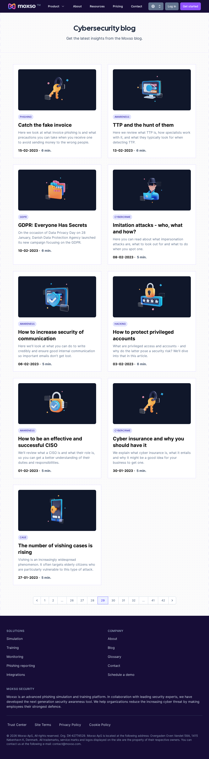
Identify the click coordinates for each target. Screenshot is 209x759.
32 (134, 600)
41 (153, 600)
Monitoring (15, 657)
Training (13, 648)
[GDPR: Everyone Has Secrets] (57, 191)
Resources (97, 6)
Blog (111, 648)
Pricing (118, 6)
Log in (172, 6)
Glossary (114, 657)
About (77, 6)
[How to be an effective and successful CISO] (57, 404)
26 (72, 600)
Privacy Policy (70, 725)
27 (82, 600)
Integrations (16, 675)
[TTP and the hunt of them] (152, 90)
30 (113, 600)
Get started (190, 6)
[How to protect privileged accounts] (152, 297)
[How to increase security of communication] (57, 297)
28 (92, 600)
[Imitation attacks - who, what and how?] (152, 191)
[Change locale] (155, 6)
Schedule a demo (121, 675)
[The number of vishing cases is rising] (57, 511)
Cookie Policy (100, 725)
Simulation (15, 639)
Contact (136, 6)
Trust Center (17, 725)
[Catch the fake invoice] (57, 90)
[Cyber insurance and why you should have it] (152, 404)
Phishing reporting (21, 666)
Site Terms (43, 725)
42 (163, 600)
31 (123, 600)
